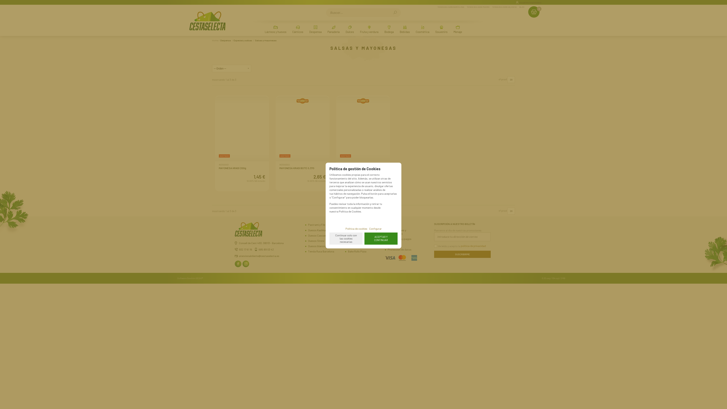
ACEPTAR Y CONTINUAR (381, 238)
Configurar (375, 228)
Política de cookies (356, 228)
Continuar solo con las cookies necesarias (346, 238)
